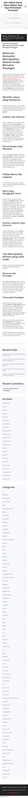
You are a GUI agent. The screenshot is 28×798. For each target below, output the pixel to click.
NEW (4, 619)
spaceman (5, 746)
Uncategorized (13, 35)
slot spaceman (6, 736)
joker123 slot (6, 563)
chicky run (5, 525)
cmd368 (5, 536)
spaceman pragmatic (8, 750)
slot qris (5, 725)
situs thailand (6, 681)
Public (4, 636)
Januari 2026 (6, 427)
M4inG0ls (5, 35)
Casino (4, 512)
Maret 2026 (6, 420)
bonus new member (8, 508)
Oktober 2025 (6, 437)
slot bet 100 (6, 687)
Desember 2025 (7, 430)
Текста (4, 777)
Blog (4, 505)
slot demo (5, 701)
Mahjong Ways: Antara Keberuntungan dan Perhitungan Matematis (13, 374)
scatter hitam (6, 660)
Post (4, 632)
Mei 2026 (5, 413)
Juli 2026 (5, 406)
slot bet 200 (6, 691)
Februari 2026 (6, 424)
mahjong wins (6, 598)
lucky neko (5, 581)
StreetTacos (11, 38)
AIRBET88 (5, 494)
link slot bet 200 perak (8, 577)
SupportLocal (18, 38)
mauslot (5, 608)
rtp (3, 650)
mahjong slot (6, 588)
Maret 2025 (6, 461)
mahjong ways (6, 591)
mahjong (5, 584)
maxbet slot (6, 615)
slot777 (4, 743)
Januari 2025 (6, 468)
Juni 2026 (5, 410)
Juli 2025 (5, 448)
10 (3, 491)
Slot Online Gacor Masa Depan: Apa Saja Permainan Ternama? (13, 6)
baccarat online (6, 501)
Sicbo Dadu (5, 667)
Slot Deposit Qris (7, 712)
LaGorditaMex (20, 37)
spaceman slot (6, 753)
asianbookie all (6, 498)
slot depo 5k (6, 708)
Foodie (15, 37)
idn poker (5, 557)
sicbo (4, 663)
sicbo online (5, 670)
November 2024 (7, 475)
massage (5, 601)
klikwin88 (5, 570)
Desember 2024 (7, 472)
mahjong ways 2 (7, 594)
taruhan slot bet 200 (8, 763)
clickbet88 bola (6, 532)
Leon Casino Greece (8, 574)
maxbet (4, 612)
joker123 (5, 560)
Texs (4, 767)
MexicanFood (6, 38)
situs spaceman (6, 677)
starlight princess (7, 760)
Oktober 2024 (6, 479)
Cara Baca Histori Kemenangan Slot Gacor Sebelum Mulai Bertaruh (13, 359)
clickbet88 (5, 529)
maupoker (5, 605)
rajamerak (5, 639)
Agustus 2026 (6, 403)
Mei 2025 (5, 455)
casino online (6, 519)
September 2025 (7, 441)
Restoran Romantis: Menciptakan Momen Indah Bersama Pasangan (13, 45)
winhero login (6, 774)
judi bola (5, 567)
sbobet (4, 653)
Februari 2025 (6, 465)
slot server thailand (7, 732)
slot (4, 684)
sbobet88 (5, 656)
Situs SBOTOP (6, 674)
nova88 (4, 625)
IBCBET (4, 553)
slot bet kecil (6, 694)
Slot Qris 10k (6, 729)
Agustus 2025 (6, 444)
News (4, 622)
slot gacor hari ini (7, 718)
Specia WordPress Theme (14, 793)
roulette (5, 643)
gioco (4, 550)
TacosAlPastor (6, 39)
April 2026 (5, 417)
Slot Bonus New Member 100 (10, 698)
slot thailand (6, 739)
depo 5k (5, 543)
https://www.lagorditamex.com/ (12, 79)
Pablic (4, 629)
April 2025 (5, 458)
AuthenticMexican (7, 37)
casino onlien (6, 515)
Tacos (22, 38)
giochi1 (4, 546)
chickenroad (6, 522)
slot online (5, 722)
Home (7, 23)
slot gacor (5, 715)
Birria (12, 37)
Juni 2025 (5, 451)
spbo (4, 756)
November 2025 (7, 434)
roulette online (6, 646)
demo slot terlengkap (8, 539)
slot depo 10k (6, 705)
